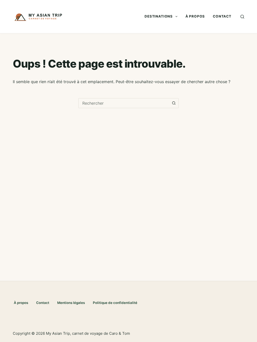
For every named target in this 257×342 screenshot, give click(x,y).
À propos (195, 16)
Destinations (159, 16)
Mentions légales (71, 303)
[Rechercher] (242, 17)
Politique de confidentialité (115, 303)
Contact (222, 16)
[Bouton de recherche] (173, 103)
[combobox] (124, 103)
